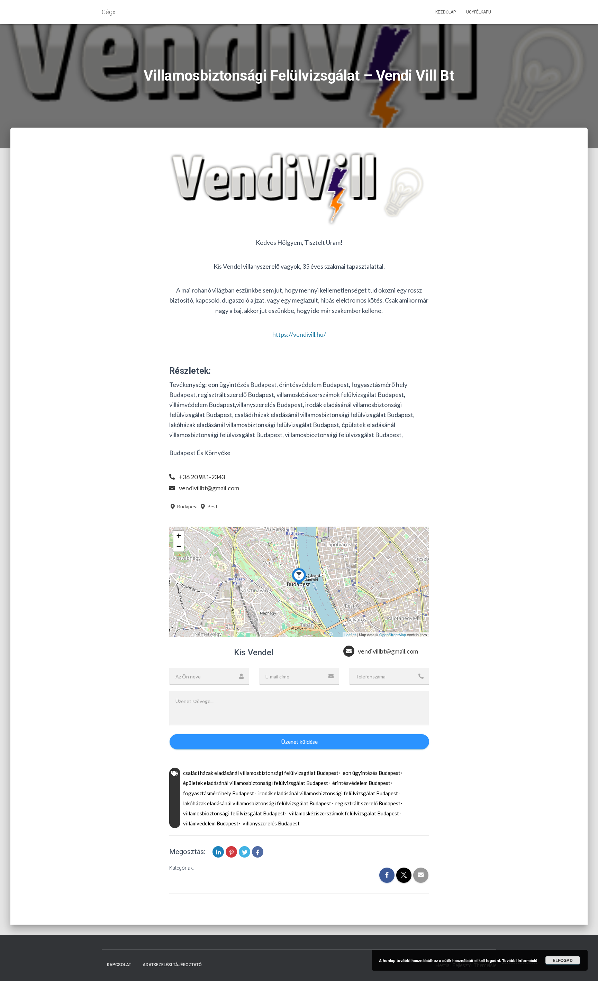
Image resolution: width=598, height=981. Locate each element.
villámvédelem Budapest (210, 823)
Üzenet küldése (299, 741)
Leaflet (350, 634)
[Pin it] (231, 852)
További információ (519, 960)
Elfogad (563, 960)
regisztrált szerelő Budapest (367, 803)
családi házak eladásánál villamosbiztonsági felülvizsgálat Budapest (260, 773)
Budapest (187, 506)
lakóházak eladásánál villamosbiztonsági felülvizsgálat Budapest (257, 803)
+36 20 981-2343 (202, 477)
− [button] (178, 546)
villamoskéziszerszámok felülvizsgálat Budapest (344, 813)
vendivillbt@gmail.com (209, 488)
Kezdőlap (445, 12)
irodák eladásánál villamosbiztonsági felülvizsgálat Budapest (328, 793)
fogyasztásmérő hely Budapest (218, 793)
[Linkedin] (218, 852)
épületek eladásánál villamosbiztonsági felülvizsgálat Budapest (255, 783)
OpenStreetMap (392, 634)
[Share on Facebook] (257, 852)
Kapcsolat (119, 964)
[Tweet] (244, 852)
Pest (212, 506)
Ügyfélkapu (478, 12)
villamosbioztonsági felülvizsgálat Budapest (234, 813)
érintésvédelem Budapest (361, 783)
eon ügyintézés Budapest (371, 773)
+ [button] (178, 535)
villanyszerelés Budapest (271, 823)
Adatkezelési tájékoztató (172, 964)
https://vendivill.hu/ (299, 334)
